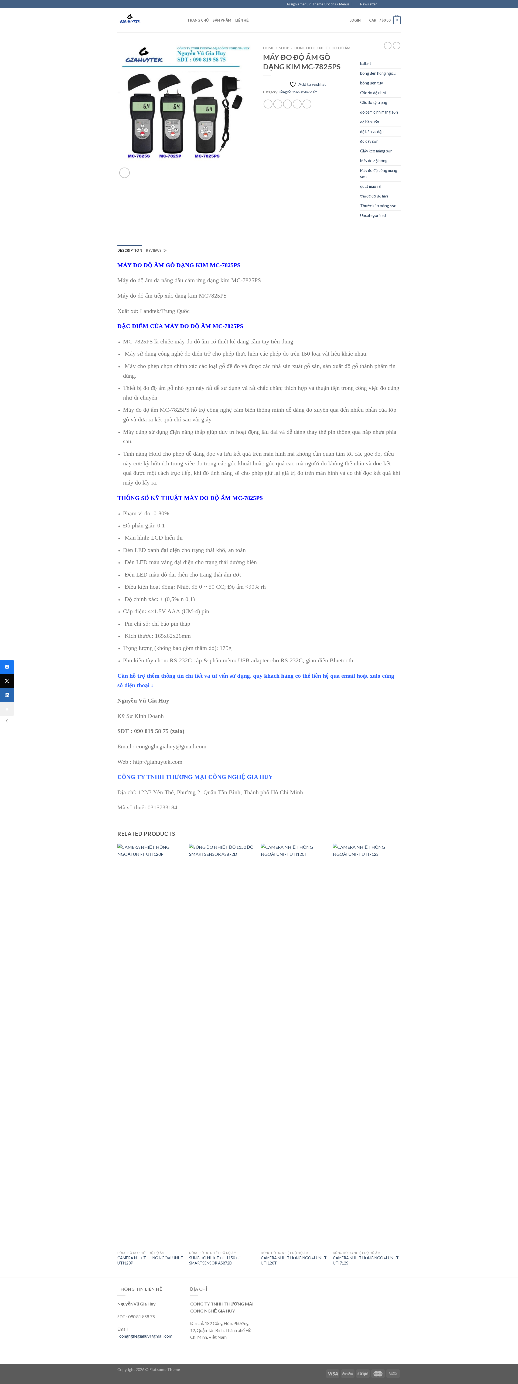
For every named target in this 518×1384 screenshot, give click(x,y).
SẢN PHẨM (222, 20)
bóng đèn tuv (371, 83)
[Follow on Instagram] (387, 4)
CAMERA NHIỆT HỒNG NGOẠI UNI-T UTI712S (366, 1260)
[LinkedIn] (7, 695)
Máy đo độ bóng (373, 160)
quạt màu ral (370, 186)
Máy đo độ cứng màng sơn (378, 173)
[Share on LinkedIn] (306, 104)
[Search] (181, 20)
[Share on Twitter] (277, 104)
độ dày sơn (369, 141)
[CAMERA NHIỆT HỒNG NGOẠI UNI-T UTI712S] (366, 1046)
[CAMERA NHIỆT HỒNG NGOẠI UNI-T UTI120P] (150, 1046)
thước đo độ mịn (374, 196)
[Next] (399, 1060)
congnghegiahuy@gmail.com (145, 1335)
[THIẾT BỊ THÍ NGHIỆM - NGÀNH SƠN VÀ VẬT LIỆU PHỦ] (144, 20)
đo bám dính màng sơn (379, 112)
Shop (284, 48)
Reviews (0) (156, 250)
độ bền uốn (369, 122)
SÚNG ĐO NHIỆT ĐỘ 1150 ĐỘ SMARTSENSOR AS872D (215, 1260)
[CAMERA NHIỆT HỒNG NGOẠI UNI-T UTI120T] (294, 1046)
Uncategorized (373, 215)
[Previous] (118, 1060)
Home (268, 48)
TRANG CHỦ (198, 20)
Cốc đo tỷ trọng (373, 102)
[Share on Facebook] (268, 104)
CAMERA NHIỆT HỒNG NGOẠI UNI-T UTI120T (294, 1260)
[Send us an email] (398, 4)
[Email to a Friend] (287, 104)
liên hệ (242, 20)
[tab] (129, 250)
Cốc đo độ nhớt (373, 92)
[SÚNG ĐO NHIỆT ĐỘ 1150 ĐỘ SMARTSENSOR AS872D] (222, 1046)
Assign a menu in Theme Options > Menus (318, 4)
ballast (365, 63)
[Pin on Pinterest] (297, 104)
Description (129, 250)
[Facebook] (7, 667)
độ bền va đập (372, 131)
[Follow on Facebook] (382, 4)
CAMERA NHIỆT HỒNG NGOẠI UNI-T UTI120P (150, 1260)
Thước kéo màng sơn (378, 205)
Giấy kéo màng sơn (376, 151)
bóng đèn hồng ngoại (378, 73)
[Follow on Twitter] (392, 4)
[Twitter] (7, 681)
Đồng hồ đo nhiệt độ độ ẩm (322, 48)
